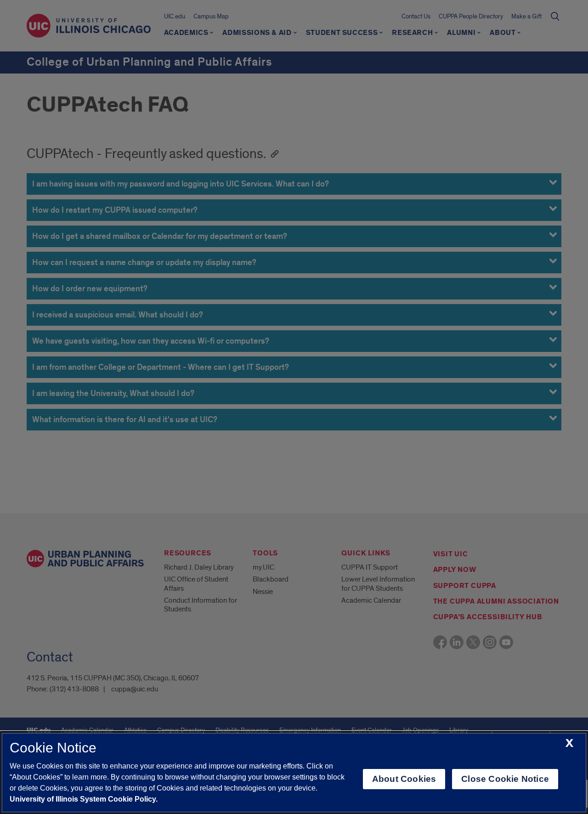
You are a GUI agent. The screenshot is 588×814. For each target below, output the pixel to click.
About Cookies (404, 779)
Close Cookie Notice (505, 779)
